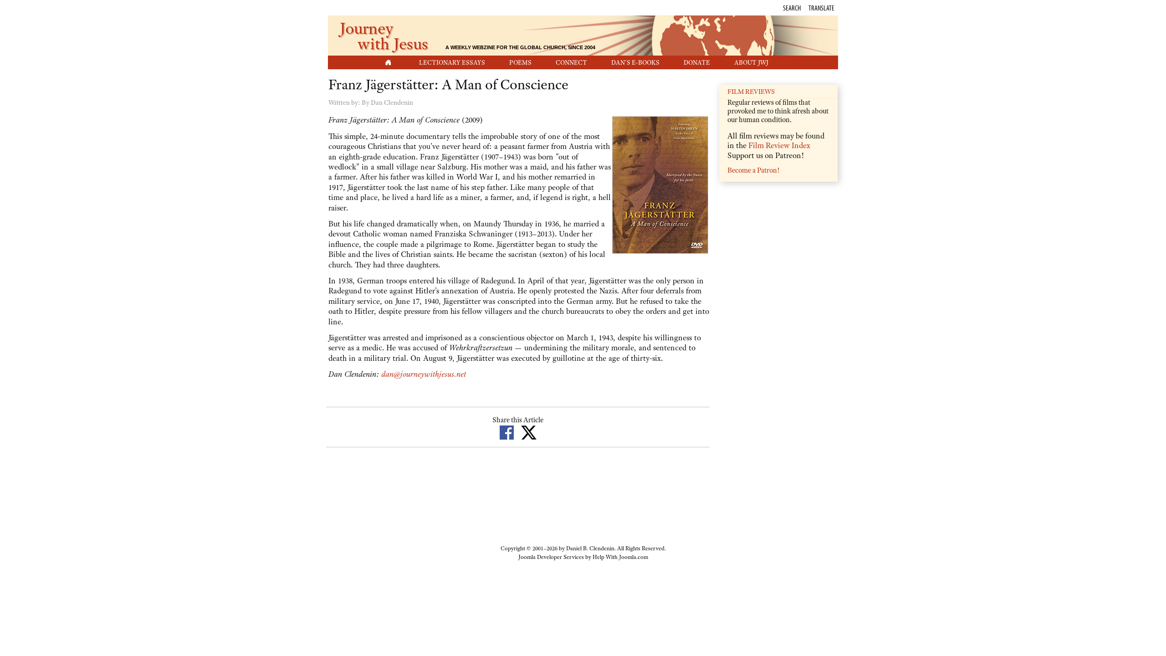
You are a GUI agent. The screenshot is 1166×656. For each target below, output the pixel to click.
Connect (571, 62)
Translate (821, 7)
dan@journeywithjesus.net (423, 374)
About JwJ (751, 62)
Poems (520, 62)
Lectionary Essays (452, 62)
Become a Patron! (753, 170)
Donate (697, 62)
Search (792, 7)
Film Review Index (779, 145)
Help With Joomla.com (620, 557)
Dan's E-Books (635, 62)
